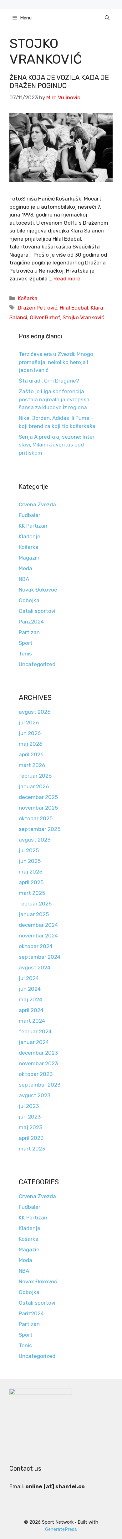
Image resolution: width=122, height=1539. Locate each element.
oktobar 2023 (36, 1074)
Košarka (28, 298)
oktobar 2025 (36, 818)
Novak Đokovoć (38, 590)
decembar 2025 (38, 797)
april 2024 (31, 1010)
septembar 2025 (39, 829)
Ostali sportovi (37, 611)
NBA (24, 579)
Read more (66, 278)
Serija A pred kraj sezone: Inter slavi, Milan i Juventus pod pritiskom (56, 445)
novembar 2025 (38, 808)
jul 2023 (29, 1106)
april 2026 (31, 754)
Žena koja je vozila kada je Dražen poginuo (59, 81)
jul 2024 (29, 978)
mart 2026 (32, 765)
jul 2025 (29, 850)
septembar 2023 (39, 1085)
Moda (25, 568)
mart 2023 (32, 1148)
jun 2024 (30, 989)
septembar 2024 (39, 957)
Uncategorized (37, 664)
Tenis (25, 653)
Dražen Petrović (37, 308)
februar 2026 (35, 776)
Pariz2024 (31, 621)
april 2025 (31, 882)
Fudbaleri (30, 515)
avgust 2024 (34, 967)
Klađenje (29, 536)
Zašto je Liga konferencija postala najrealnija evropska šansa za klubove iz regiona (54, 399)
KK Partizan (33, 526)
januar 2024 (34, 1042)
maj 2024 (30, 999)
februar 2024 (35, 1031)
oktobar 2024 (36, 946)
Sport (26, 643)
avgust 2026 (34, 712)
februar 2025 (35, 903)
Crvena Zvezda (37, 504)
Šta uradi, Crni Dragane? (49, 381)
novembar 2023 (38, 1063)
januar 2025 (34, 914)
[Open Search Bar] (107, 17)
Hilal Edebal (74, 308)
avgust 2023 (34, 1095)
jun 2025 (30, 861)
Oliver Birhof (45, 317)
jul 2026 (29, 722)
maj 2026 (30, 744)
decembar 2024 (38, 925)
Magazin (29, 558)
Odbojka (29, 600)
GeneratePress (61, 1529)
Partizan (29, 632)
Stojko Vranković (83, 317)
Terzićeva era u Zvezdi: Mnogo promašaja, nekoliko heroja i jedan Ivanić (56, 362)
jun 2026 (30, 733)
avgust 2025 (34, 840)
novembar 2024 (38, 935)
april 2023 (31, 1138)
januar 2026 (34, 786)
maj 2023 (30, 1127)
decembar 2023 (38, 1053)
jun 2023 (30, 1117)
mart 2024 (32, 1021)
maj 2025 (30, 872)
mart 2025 (32, 893)
